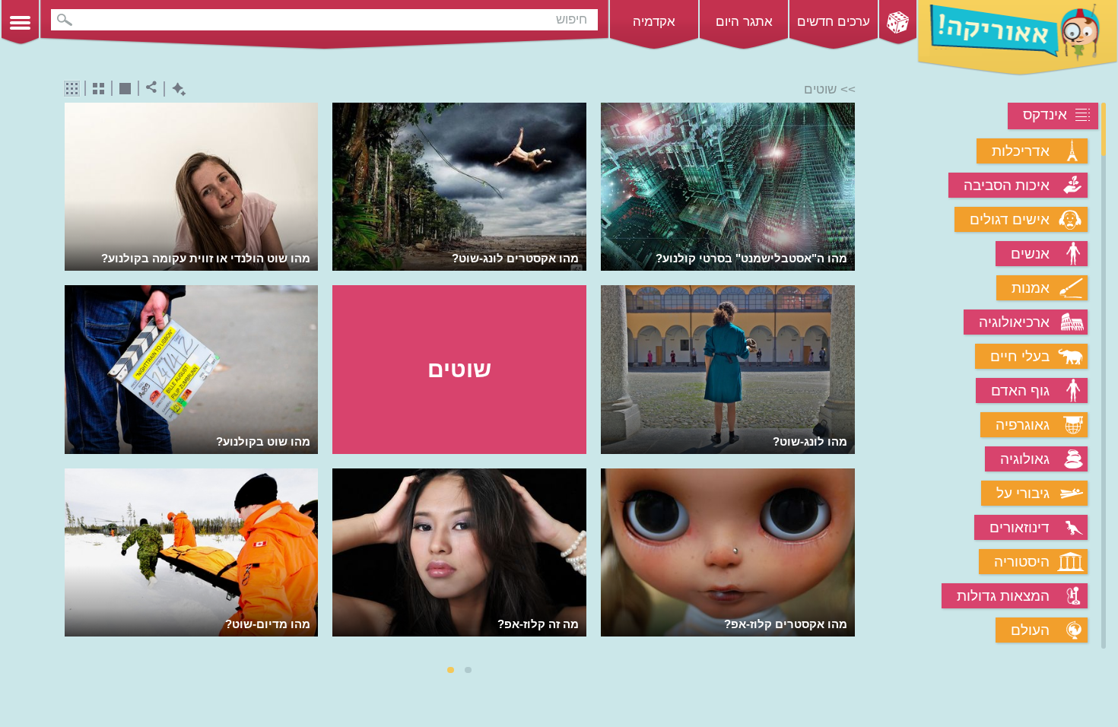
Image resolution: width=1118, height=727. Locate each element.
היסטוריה (1022, 562)
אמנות (1031, 288)
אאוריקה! (1017, 38)
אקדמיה (654, 21)
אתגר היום (744, 21)
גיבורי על (1023, 493)
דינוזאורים (1019, 527)
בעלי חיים (1020, 356)
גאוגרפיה (1023, 425)
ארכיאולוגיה (1014, 322)
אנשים (1030, 254)
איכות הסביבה (1007, 185)
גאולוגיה (1025, 459)
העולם (1030, 630)
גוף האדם (1020, 390)
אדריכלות (1021, 151)
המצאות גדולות (1003, 596)
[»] (844, 377)
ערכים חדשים (833, 21)
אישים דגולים (1010, 219)
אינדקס (1045, 114)
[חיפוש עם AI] (175, 89)
